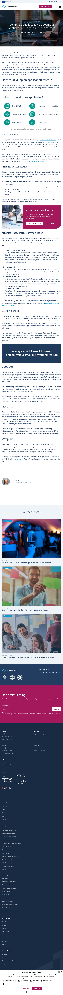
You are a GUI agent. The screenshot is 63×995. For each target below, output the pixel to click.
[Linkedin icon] (40, 672)
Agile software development (10, 904)
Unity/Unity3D (5, 931)
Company (4, 806)
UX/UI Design (5, 894)
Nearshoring (5, 878)
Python (4, 944)
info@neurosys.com (7, 734)
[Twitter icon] (47, 672)
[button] (31, 992)
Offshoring (5, 875)
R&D (3, 813)
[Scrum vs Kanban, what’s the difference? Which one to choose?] (31, 586)
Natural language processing (10, 856)
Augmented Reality (7, 898)
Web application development (10, 833)
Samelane (4, 954)
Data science (5, 853)
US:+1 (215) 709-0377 (7, 739)
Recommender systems (8, 850)
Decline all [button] (26, 988)
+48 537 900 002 (56, 1)
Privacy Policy (38, 978)
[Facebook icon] (43, 672)
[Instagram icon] (50, 672)
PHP (3, 935)
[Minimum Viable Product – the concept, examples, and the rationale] (31, 538)
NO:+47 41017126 (6, 764)
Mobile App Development (9, 836)
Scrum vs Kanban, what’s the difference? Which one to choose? (25, 610)
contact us (19, 459)
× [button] (61, 971)
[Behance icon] (56, 672)
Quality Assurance (7, 908)
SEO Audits (5, 911)
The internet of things (8, 866)
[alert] (31, 982)
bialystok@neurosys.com (40, 734)
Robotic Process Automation (10, 863)
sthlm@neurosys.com (39, 748)
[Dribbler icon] (60, 672)
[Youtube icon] (53, 672)
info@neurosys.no (7, 762)
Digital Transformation (8, 901)
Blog (3, 816)
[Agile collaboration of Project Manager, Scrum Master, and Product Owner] (31, 633)
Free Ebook (5, 819)
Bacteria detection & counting (10, 961)
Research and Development (9, 881)
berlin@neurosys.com (8, 748)
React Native (5, 922)
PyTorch (4, 941)
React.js (4, 928)
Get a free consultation (34, 223)
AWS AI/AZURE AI (7, 859)
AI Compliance (6, 840)
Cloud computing (6, 885)
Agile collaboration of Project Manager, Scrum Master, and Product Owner (28, 657)
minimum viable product (48, 140)
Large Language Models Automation (12, 843)
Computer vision (6, 846)
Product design (6, 891)
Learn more (50, 223)
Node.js (4, 925)
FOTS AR (4, 964)
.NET (3, 938)
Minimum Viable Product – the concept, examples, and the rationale (26, 563)
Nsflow (4, 957)
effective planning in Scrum (34, 161)
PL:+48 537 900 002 (7, 736)
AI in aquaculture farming (9, 830)
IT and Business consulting (9, 888)
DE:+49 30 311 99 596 (8, 750)
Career (3, 809)
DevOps (4, 869)
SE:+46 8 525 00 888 (39, 750)
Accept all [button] (37, 988)
